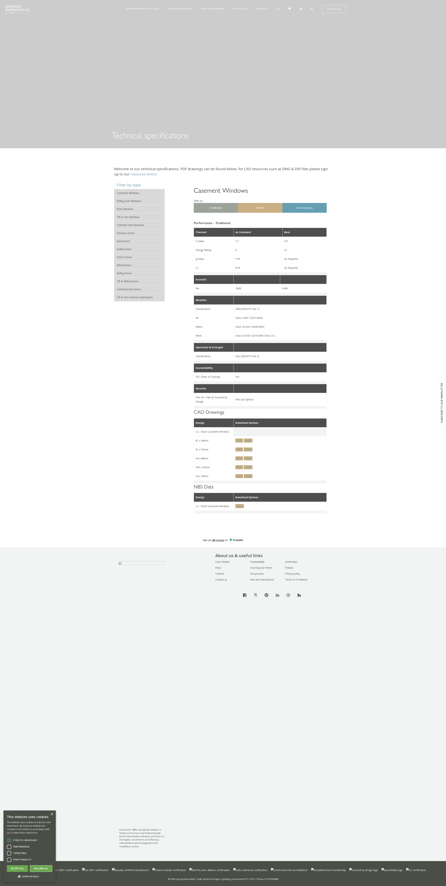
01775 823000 (271, 879)
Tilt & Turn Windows (128, 217)
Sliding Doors (124, 273)
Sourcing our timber (261, 567)
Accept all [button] (17, 868)
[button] (29, 876)
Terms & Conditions (296, 579)
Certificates (291, 561)
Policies (289, 567)
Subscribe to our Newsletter (441, 403)
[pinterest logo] (266, 595)
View (240, 506)
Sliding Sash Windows (129, 201)
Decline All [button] (41, 868)
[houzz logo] (299, 595)
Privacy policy (292, 573)
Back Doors (123, 241)
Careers (219, 573)
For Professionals (180, 8)
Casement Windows (128, 193)
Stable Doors (124, 249)
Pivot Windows (125, 209)
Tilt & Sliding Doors (128, 281)
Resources (240, 8)
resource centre (144, 174)
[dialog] (29, 846)
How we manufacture (262, 579)
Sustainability (257, 561)
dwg (248, 440)
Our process (257, 573)
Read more (32, 832)
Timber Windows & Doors (142, 8)
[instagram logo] (288, 595)
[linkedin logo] (277, 595)
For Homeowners (212, 8)
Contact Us (334, 8)
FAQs (218, 567)
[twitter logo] (255, 595)
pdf (239, 440)
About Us (262, 8)
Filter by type (129, 185)
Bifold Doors (124, 265)
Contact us (221, 579)
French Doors (124, 257)
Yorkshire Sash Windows (130, 225)
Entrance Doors (125, 233)
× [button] (52, 814)
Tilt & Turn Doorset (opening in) (135, 297)
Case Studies (222, 561)
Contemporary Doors (129, 289)
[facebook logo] (245, 595)
